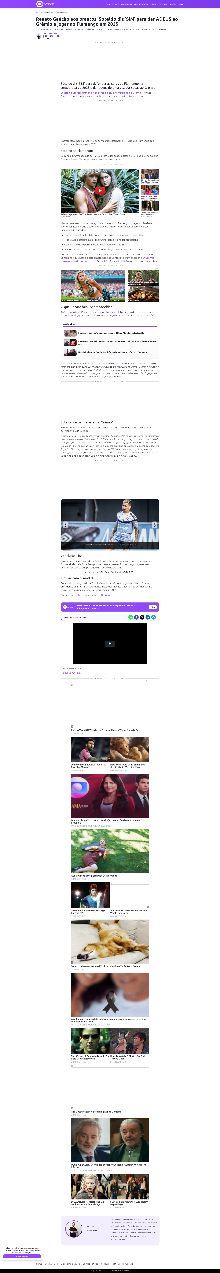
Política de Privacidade (122, 1264)
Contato (105, 1264)
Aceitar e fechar (22, 1256)
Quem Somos (51, 1264)
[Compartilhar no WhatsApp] (130, 617)
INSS (181, 4)
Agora (153, 4)
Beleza (172, 4)
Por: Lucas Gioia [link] (50, 34)
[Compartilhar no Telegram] (153, 617)
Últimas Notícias (123, 4)
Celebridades (141, 4)
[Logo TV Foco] (45, 4)
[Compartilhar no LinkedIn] (148, 617)
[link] (73, 1229)
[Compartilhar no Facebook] (136, 617)
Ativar (153, 607)
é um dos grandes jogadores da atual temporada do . (102, 92)
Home (110, 4)
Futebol (163, 4)
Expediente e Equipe (70, 1264)
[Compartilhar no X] (142, 617)
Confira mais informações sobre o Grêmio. (85, 595)
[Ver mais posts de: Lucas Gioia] (39, 36)
